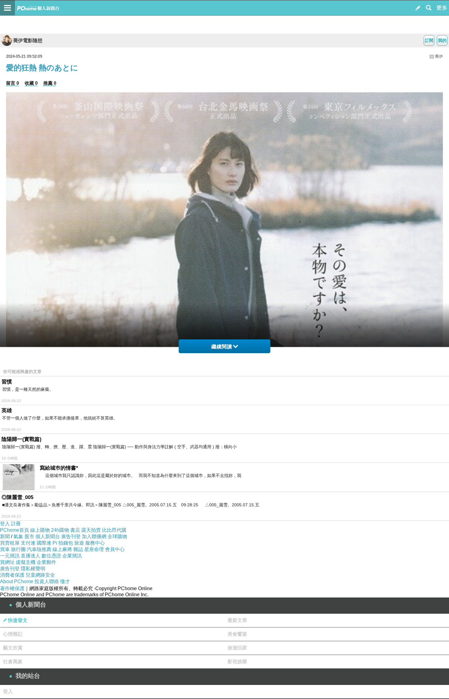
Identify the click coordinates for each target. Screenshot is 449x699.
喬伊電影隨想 (27, 40)
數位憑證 (51, 555)
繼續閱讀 (221, 346)
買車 (5, 549)
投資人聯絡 (47, 581)
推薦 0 (49, 83)
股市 (29, 536)
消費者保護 (12, 575)
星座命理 (94, 549)
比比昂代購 (114, 530)
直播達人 (30, 555)
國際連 (44, 543)
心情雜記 (13, 634)
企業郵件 (46, 562)
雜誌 (78, 549)
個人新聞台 (47, 536)
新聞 (5, 536)
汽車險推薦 (39, 549)
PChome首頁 (14, 530)
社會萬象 (13, 661)
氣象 (18, 536)
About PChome (16, 581)
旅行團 (18, 549)
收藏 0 (31, 83)
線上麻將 (62, 549)
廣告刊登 (71, 536)
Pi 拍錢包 (63, 543)
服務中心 (95, 543)
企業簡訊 (72, 555)
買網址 (7, 562)
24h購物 (60, 530)
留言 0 (12, 83)
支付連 (28, 543)
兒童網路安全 (40, 575)
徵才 (65, 581)
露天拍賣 (91, 530)
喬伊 (439, 56)
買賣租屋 (10, 543)
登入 (5, 523)
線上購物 (40, 530)
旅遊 (79, 543)
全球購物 (117, 536)
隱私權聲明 (33, 568)
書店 (75, 530)
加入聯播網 (94, 536)
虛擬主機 (25, 562)
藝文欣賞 (13, 647)
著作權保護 (12, 588)
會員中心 (115, 549)
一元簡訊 (10, 555)
